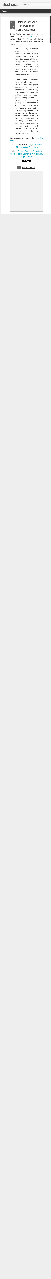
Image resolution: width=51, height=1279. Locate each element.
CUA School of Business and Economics (28, 145)
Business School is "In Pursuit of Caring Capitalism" (26, 25)
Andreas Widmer (25, 151)
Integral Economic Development (29, 153)
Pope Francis (26, 156)
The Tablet (29, 36)
